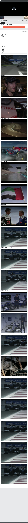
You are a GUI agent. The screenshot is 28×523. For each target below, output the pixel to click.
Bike (1, 47)
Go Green (2, 43)
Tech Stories (2, 36)
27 (3, 485)
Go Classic (2, 44)
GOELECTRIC (2, 52)
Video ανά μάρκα (3, 49)
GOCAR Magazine (3, 50)
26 (2, 485)
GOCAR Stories (3, 35)
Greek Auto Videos (3, 46)
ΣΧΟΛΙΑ (14, 26)
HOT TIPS (2, 37)
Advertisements (3, 48)
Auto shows (2, 45)
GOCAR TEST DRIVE (3, 34)
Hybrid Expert (2, 51)
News (1, 38)
